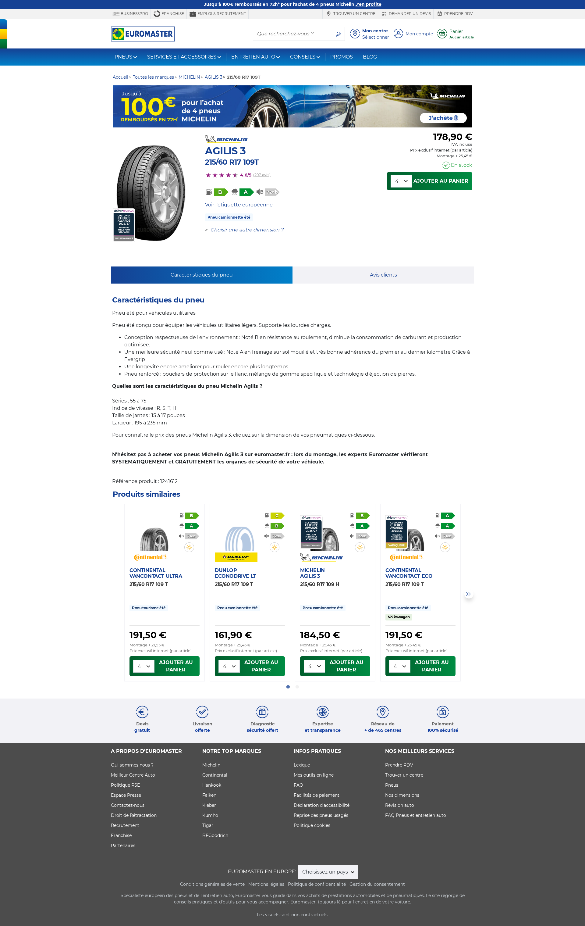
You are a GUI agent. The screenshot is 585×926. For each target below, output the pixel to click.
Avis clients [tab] (383, 275)
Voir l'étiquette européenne (239, 205)
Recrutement (125, 825)
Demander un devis (409, 13)
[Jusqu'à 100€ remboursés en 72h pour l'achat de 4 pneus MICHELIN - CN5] (292, 106)
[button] (189, 547)
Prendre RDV (458, 13)
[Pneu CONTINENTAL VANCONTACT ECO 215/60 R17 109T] (410, 533)
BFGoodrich (215, 835)
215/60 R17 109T (232, 162)
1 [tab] (288, 687)
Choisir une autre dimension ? (246, 230)
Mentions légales (266, 884)
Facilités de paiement (316, 795)
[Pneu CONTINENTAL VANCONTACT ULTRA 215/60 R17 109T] (154, 533)
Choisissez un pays (325, 872)
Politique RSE (125, 785)
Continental (214, 775)
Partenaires (123, 845)
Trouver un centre (353, 13)
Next (468, 594)
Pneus (391, 785)
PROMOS (341, 57)
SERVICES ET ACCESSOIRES (181, 57)
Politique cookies (312, 825)
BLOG (370, 57)
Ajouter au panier (440, 181)
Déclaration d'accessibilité (321, 805)
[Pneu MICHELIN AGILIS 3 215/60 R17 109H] (324, 533)
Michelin (211, 765)
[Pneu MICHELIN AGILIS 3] (152, 193)
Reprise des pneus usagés (321, 815)
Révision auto (399, 805)
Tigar (207, 825)
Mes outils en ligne (314, 775)
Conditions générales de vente (212, 884)
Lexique (302, 765)
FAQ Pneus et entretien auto (415, 815)
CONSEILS (302, 57)
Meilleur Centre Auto (133, 775)
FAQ (298, 785)
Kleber (209, 805)
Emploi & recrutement (221, 13)
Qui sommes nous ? (132, 765)
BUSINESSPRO (134, 13)
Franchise (172, 13)
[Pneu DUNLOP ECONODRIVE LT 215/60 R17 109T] (239, 533)
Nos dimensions (402, 795)
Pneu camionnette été (228, 217)
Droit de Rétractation (134, 815)
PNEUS (123, 57)
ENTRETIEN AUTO (253, 57)
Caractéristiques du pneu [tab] (202, 275)
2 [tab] (297, 687)
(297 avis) (262, 175)
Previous (116, 594)
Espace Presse (126, 795)
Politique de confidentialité (317, 884)
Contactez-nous (127, 805)
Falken (209, 795)
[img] (189, 547)
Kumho (210, 815)
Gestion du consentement (377, 884)
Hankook (211, 785)
